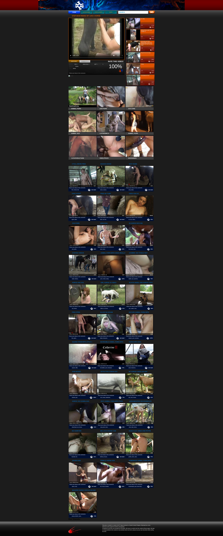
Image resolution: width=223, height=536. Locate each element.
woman (137, 338)
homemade (131, 486)
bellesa (102, 456)
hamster (73, 456)
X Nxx (142, 64)
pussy (73, 516)
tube (101, 219)
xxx (72, 308)
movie (75, 189)
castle (132, 308)
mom (104, 249)
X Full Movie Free (145, 75)
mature (130, 338)
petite (130, 456)
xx (129, 219)
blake (101, 338)
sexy (130, 189)
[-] (122, 70)
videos (76, 278)
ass (129, 397)
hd (103, 219)
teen (107, 427)
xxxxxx (104, 189)
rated (73, 278)
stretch (76, 516)
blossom (105, 338)
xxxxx (101, 189)
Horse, (77, 66)
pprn (75, 338)
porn (101, 278)
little (77, 367)
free (72, 189)
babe (132, 189)
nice (132, 397)
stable (130, 278)
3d (129, 249)
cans (80, 516)
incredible (102, 367)
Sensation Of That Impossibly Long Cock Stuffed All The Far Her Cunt (146, 43)
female (107, 486)
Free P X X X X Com (146, 52)
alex (136, 456)
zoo (131, 219)
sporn (73, 486)
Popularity (99, 12)
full (78, 189)
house (105, 456)
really (107, 278)
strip (132, 427)
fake (76, 219)
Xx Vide (143, 18)
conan (103, 397)
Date (110, 12)
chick (104, 278)
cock (135, 308)
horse (74, 68)
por (76, 397)
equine (73, 367)
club (130, 427)
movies (73, 397)
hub (76, 486)
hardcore (133, 367)
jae (132, 278)
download (74, 427)
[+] (119, 70)
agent (73, 219)
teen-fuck (139, 486)
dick (134, 249)
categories (86, 12)
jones (133, 456)
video (133, 219)
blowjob (110, 367)
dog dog (79, 5)
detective (108, 397)
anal (101, 249)
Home (74, 12)
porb (75, 249)
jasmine (136, 278)
